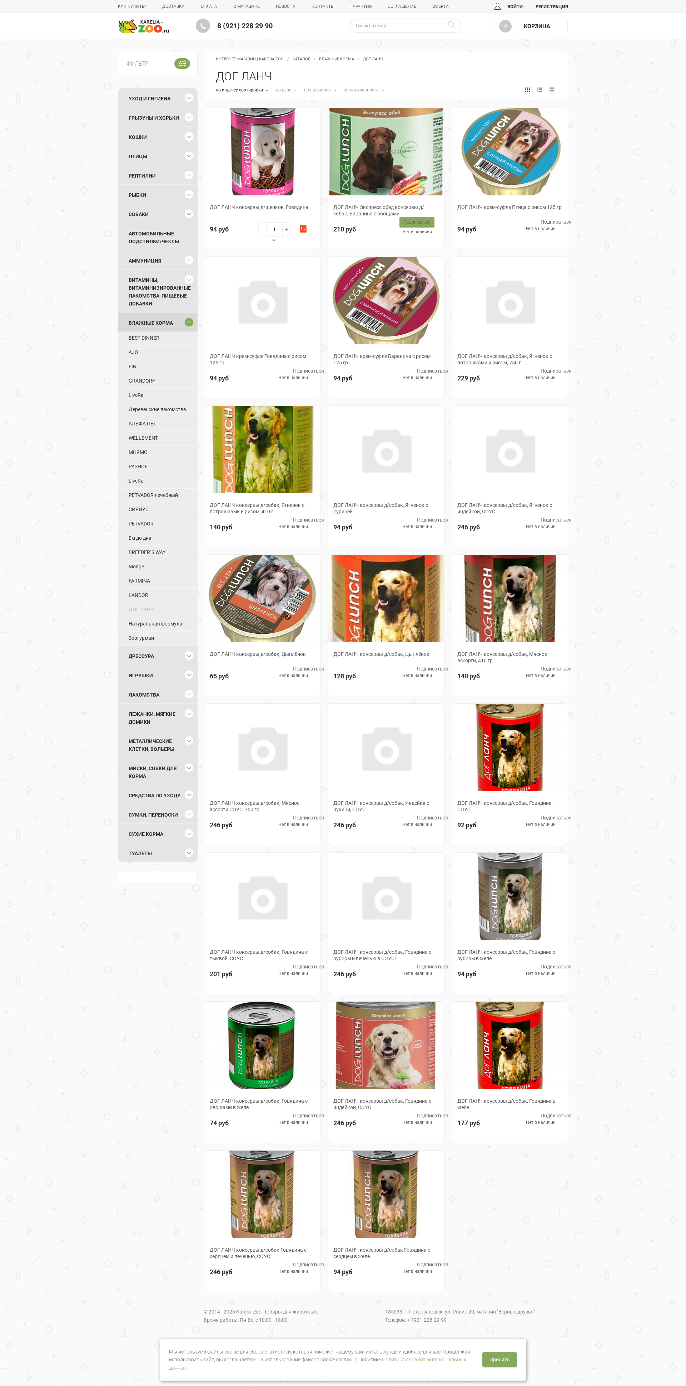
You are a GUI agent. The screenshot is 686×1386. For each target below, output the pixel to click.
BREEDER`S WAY (147, 552)
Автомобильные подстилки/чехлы (154, 237)
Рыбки (137, 195)
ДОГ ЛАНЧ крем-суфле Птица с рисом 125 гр (509, 207)
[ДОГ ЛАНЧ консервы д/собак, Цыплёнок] (262, 598)
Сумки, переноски (153, 815)
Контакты (323, 6)
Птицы (138, 156)
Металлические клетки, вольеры (151, 745)
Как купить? (132, 6)
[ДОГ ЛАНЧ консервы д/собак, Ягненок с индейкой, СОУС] (510, 449)
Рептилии (142, 176)
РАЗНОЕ (138, 466)
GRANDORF (142, 381)
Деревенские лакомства (157, 409)
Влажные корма (336, 59)
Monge (136, 566)
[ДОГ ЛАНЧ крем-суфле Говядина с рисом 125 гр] (262, 300)
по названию (318, 90)
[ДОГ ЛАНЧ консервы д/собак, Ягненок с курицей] (386, 449)
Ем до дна (140, 538)
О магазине (246, 6)
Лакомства (144, 695)
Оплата (209, 6)
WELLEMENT (143, 438)
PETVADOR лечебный (153, 495)
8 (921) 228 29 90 (245, 25)
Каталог (301, 59)
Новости (285, 6)
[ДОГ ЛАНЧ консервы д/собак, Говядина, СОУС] (510, 747)
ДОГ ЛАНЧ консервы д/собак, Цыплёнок (258, 654)
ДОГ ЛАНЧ (141, 609)
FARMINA (139, 581)
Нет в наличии (417, 231)
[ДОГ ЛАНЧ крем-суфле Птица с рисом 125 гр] (510, 151)
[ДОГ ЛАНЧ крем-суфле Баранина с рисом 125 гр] (386, 300)
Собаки (139, 214)
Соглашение (402, 6)
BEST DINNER (144, 338)
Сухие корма (146, 834)
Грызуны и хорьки (154, 118)
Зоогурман (141, 638)
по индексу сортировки (240, 90)
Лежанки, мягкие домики (152, 718)
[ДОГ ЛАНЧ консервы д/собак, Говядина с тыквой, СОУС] (262, 896)
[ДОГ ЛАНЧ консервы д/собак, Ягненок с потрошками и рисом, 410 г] (262, 449)
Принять (499, 1359)
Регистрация (552, 6)
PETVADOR (141, 524)
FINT (134, 366)
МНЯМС (138, 452)
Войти (514, 6)
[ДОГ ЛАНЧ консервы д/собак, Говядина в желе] (510, 1045)
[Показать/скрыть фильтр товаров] (182, 63)
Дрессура (141, 656)
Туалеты (140, 853)
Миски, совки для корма (153, 772)
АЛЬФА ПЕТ (142, 424)
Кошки (138, 137)
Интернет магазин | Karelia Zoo (250, 59)
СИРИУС (139, 509)
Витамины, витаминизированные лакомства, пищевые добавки (160, 291)
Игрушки (141, 675)
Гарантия (361, 6)
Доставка (173, 6)
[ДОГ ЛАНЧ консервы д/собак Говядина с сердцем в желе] (386, 1194)
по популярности (362, 90)
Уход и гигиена (149, 98)
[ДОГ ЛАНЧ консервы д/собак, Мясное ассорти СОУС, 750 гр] (262, 747)
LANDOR (138, 595)
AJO (133, 352)
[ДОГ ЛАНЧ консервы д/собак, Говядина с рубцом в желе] (510, 896)
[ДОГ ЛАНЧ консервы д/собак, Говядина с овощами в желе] (262, 1045)
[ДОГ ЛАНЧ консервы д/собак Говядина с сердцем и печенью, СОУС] (262, 1194)
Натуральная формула (155, 624)
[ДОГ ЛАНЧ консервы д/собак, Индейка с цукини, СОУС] (386, 747)
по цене (284, 90)
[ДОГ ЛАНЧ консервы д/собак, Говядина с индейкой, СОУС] (386, 1045)
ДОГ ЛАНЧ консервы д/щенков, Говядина (259, 207)
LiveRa (136, 395)
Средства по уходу (154, 795)
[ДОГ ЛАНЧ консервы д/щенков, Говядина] (262, 151)
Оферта (440, 6)
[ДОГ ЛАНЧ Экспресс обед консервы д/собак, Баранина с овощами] (386, 151)
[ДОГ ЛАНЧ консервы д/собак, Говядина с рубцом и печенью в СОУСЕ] (386, 896)
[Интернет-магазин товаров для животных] (144, 26)
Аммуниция (145, 261)
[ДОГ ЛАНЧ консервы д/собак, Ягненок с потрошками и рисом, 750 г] (510, 300)
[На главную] (144, 26)
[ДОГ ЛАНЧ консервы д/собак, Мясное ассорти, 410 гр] (510, 598)
